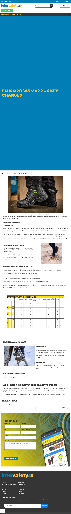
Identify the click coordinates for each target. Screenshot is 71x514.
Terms (19, 487)
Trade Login (58, 1)
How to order (21, 484)
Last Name (23, 423)
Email (5, 429)
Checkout (66, 1)
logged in (10, 404)
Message (6, 440)
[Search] (51, 5)
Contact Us (21, 491)
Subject (6, 435)
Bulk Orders (21, 493)
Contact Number (25, 429)
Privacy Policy (21, 489)
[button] (69, 14)
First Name (7, 423)
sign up (6, 451)
